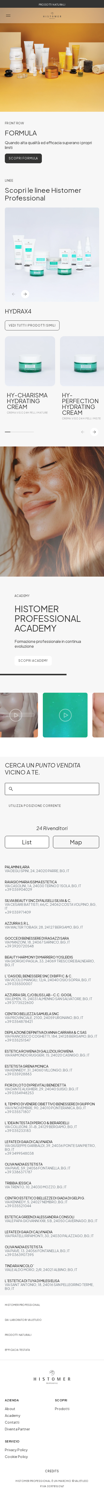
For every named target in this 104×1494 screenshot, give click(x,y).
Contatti (12, 1422)
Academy (13, 1415)
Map (76, 842)
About (10, 1408)
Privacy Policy (16, 1450)
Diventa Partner (17, 1429)
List (27, 842)
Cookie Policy (16, 1456)
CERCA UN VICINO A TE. (43, 769)
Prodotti (62, 1408)
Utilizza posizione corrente (35, 806)
